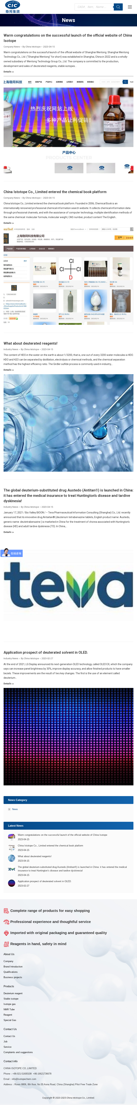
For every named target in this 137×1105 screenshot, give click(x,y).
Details (7, 71)
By (31, 46)
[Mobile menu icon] (129, 7)
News (15, 809)
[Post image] (11, 836)
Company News (12, 46)
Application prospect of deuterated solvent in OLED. (46, 652)
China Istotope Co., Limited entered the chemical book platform (55, 192)
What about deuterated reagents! (30, 343)
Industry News (11, 349)
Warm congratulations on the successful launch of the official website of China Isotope (62, 835)
